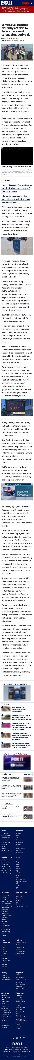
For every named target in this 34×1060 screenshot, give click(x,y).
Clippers (18, 866)
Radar (17, 838)
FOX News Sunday (6, 851)
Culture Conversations (5, 928)
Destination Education (4, 918)
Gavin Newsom (20, 951)
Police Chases (5, 838)
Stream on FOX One (20, 994)
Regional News (19, 973)
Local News (6, 774)
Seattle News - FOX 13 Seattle (20, 987)
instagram (17, 1037)
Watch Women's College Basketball (21, 1020)
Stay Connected (5, 941)
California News (6, 835)
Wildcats (18, 873)
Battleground (19, 956)
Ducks (17, 877)
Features (5, 892)
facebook (10, 1037)
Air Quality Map (20, 840)
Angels (17, 871)
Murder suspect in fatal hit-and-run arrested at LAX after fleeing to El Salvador (11, 787)
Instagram (4, 947)
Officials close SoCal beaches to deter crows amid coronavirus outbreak (16, 167)
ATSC (3, 1018)
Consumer (4, 844)
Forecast (18, 833)
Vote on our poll (6, 871)
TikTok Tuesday (6, 873)
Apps (17, 902)
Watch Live (25, 3)
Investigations (5, 925)
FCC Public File (5, 1010)
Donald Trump (20, 947)
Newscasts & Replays (19, 899)
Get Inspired (5, 921)
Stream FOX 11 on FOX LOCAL (21, 895)
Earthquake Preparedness (20, 845)
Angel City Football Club (21, 882)
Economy (4, 975)
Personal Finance (6, 979)
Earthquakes (19, 842)
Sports (18, 857)
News (3, 831)
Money (4, 972)
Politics (3, 849)
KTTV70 (3, 935)
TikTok (3, 949)
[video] (28, 808)
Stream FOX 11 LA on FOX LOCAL (15, 684)
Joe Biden (18, 949)
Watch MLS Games (19, 1027)
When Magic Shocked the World (7, 914)
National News (5, 840)
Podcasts (4, 964)
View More (28, 774)
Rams (17, 860)
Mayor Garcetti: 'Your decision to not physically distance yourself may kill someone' (16, 188)
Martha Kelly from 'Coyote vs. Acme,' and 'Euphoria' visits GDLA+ (11, 815)
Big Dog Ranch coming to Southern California (11, 807)
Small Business (5, 977)
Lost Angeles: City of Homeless (6, 906)
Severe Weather (20, 848)
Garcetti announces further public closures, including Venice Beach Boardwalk (15, 199)
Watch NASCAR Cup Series (20, 1008)
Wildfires (18, 850)
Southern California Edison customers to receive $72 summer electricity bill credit (22, 717)
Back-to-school (5, 866)
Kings (17, 875)
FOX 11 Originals (6, 895)
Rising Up (4, 923)
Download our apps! (5, 961)
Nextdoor (4, 954)
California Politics (21, 943)
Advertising (4, 1008)
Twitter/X (4, 956)
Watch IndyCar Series (20, 1012)
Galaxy (17, 885)
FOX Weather (19, 852)
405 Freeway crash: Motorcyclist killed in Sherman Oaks (19, 709)
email (23, 1037)
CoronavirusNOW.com (20, 315)
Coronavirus (14, 38)
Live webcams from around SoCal (21, 905)
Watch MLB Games (19, 1004)
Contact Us (4, 1023)
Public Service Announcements (6, 1015)
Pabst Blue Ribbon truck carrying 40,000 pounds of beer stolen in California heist (10, 778)
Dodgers (18, 868)
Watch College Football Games (20, 1000)
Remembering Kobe (5, 932)
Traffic (17, 835)
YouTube (4, 951)
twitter (13, 1037)
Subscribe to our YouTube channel (15, 754)
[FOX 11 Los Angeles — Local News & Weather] (6, 3)
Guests (3, 860)
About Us (5, 993)
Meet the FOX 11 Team (6, 998)
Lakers (17, 864)
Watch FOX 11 (21, 892)
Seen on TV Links (6, 868)
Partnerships (5, 1025)
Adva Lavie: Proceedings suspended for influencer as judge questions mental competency (11, 795)
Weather (19, 831)
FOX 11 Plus (5, 1021)
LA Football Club (20, 879)
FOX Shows (4, 1004)
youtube (20, 1037)
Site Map (4, 1027)
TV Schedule (5, 1001)
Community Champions (4, 910)
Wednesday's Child (6, 901)
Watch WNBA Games (20, 1023)
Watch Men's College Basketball (21, 1016)
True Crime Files (6, 904)
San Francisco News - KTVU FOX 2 (21, 979)
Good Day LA (6, 857)
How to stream (5, 958)
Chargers (18, 862)
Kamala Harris (20, 954)
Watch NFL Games (21, 998)
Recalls (3, 846)
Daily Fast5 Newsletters (5, 967)
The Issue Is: (5, 897)
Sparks (17, 888)
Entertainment (5, 842)
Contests (4, 995)
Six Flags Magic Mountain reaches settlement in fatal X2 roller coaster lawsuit (21, 745)
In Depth (4, 899)
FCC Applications (6, 1012)
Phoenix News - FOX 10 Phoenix (20, 983)
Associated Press (5, 38)
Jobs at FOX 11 (5, 1006)
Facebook (4, 945)
